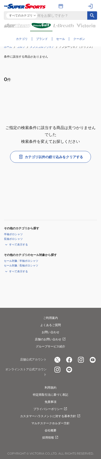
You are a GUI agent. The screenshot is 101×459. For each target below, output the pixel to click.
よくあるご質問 (50, 325)
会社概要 (50, 430)
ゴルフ (21, 47)
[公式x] (57, 360)
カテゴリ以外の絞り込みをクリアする (54, 157)
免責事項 (50, 402)
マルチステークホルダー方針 (50, 423)
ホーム (8, 47)
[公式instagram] (81, 360)
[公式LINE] (69, 370)
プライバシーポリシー (48, 409)
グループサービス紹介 (50, 346)
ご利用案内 (50, 318)
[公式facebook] (69, 360)
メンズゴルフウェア (42, 47)
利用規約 (50, 387)
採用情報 (48, 437)
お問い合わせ (50, 332)
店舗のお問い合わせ (48, 339)
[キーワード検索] (92, 15)
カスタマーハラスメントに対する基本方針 (48, 416)
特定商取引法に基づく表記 (50, 394)
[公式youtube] (93, 360)
